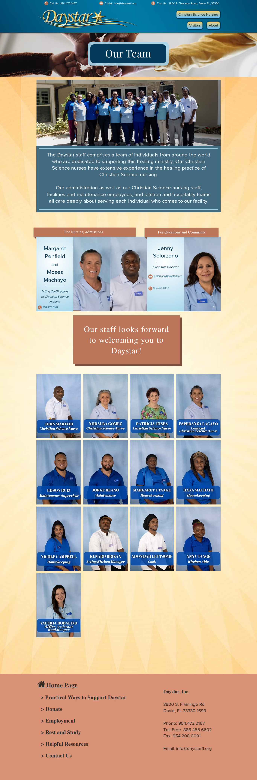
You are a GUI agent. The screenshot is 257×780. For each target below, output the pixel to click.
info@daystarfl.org (125, 3)
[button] (198, 14)
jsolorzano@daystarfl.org (168, 275)
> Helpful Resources (63, 744)
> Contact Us (55, 755)
